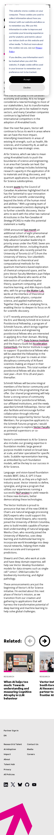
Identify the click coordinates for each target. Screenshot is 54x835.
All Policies (9, 774)
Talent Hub (9, 764)
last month (30, 229)
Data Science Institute (36, 340)
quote (17, 187)
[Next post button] (44, 641)
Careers (31, 754)
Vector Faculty (41, 427)
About (7, 759)
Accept (27, 79)
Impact (7, 754)
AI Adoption (10, 749)
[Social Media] (6, 785)
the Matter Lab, (35, 290)
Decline (27, 87)
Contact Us (32, 744)
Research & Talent (13, 744)
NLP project (23, 492)
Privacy (7, 769)
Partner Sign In (11, 731)
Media (30, 749)
